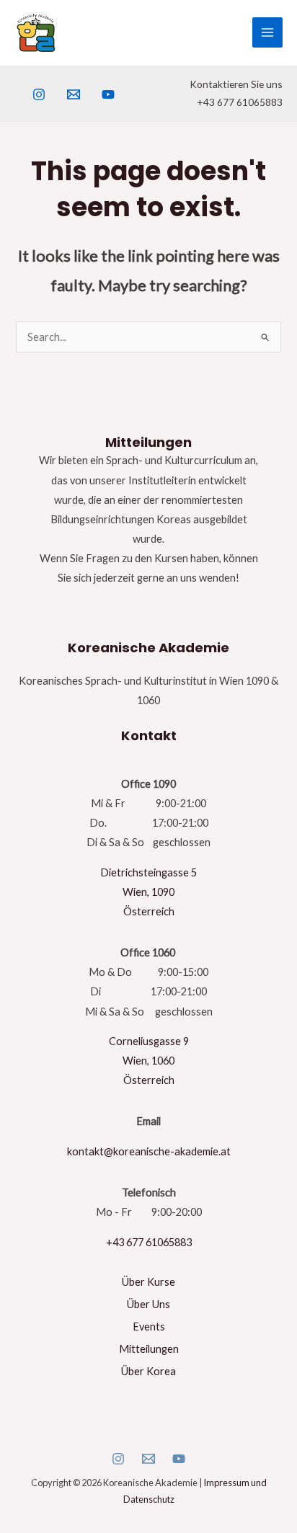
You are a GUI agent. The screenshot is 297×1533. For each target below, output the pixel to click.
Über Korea (148, 1371)
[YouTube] (108, 94)
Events (149, 1326)
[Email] (148, 1458)
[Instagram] (38, 94)
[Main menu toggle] (267, 32)
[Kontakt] (73, 94)
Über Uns (148, 1304)
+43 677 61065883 (149, 1242)
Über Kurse (148, 1282)
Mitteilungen (149, 1349)
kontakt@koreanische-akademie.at (149, 1151)
